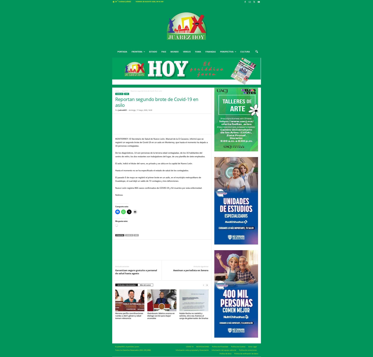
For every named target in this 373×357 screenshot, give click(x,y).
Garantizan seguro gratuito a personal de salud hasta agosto (136, 272)
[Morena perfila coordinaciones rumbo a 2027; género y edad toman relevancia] (129, 300)
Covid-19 (125, 91)
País (126, 94)
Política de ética (225, 353)
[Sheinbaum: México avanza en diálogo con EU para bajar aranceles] (161, 300)
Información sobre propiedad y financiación (192, 350)
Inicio (117, 91)
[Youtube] (259, 2)
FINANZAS (210, 51)
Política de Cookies (238, 346)
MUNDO (174, 51)
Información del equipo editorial (224, 350)
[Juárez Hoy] (186, 26)
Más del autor (145, 285)
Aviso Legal (252, 346)
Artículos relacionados (127, 285)
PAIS (163, 51)
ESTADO (153, 51)
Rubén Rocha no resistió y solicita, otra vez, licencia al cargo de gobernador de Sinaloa (193, 316)
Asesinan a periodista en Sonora (190, 270)
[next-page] (207, 285)
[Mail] (249, 2)
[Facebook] (245, 2)
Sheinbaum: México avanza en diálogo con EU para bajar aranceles (161, 316)
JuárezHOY (122, 110)
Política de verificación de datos (246, 353)
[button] (256, 52)
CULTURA (245, 51)
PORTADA (122, 51)
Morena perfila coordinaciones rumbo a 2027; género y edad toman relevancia (129, 316)
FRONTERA (137, 51)
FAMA (198, 51)
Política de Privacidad (220, 346)
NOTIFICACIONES (202, 346)
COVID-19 (189, 346)
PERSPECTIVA (227, 51)
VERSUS (187, 51)
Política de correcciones (248, 350)
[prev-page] (203, 285)
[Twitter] (254, 2)
